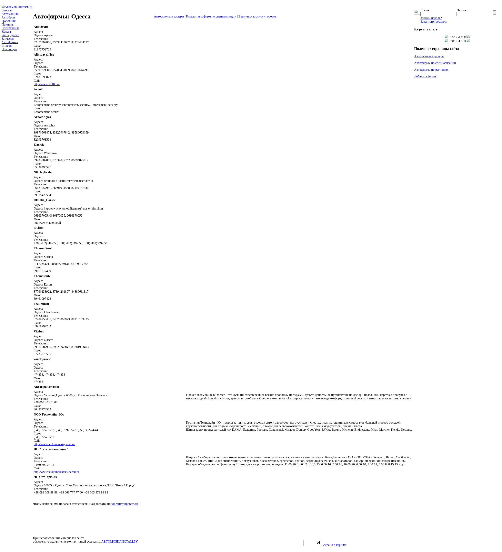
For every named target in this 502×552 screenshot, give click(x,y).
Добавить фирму (425, 76)
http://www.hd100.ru (47, 84)
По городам (9, 49)
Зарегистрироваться (433, 21)
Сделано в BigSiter (334, 545)
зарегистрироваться (124, 503)
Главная (7, 10)
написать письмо (372, 26)
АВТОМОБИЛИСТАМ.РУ (119, 541)
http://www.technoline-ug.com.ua (54, 444)
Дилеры (7, 45)
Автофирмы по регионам (431, 69)
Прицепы (8, 24)
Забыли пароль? (431, 18)
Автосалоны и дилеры (169, 16)
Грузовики (9, 21)
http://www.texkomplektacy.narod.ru (56, 471)
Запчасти (8, 38)
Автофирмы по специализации (435, 63)
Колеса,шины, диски (10, 33)
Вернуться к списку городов (257, 16)
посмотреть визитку (399, 26)
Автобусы (8, 17)
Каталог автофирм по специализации (211, 16)
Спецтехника (10, 28)
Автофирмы (10, 42)
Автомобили (10, 14)
